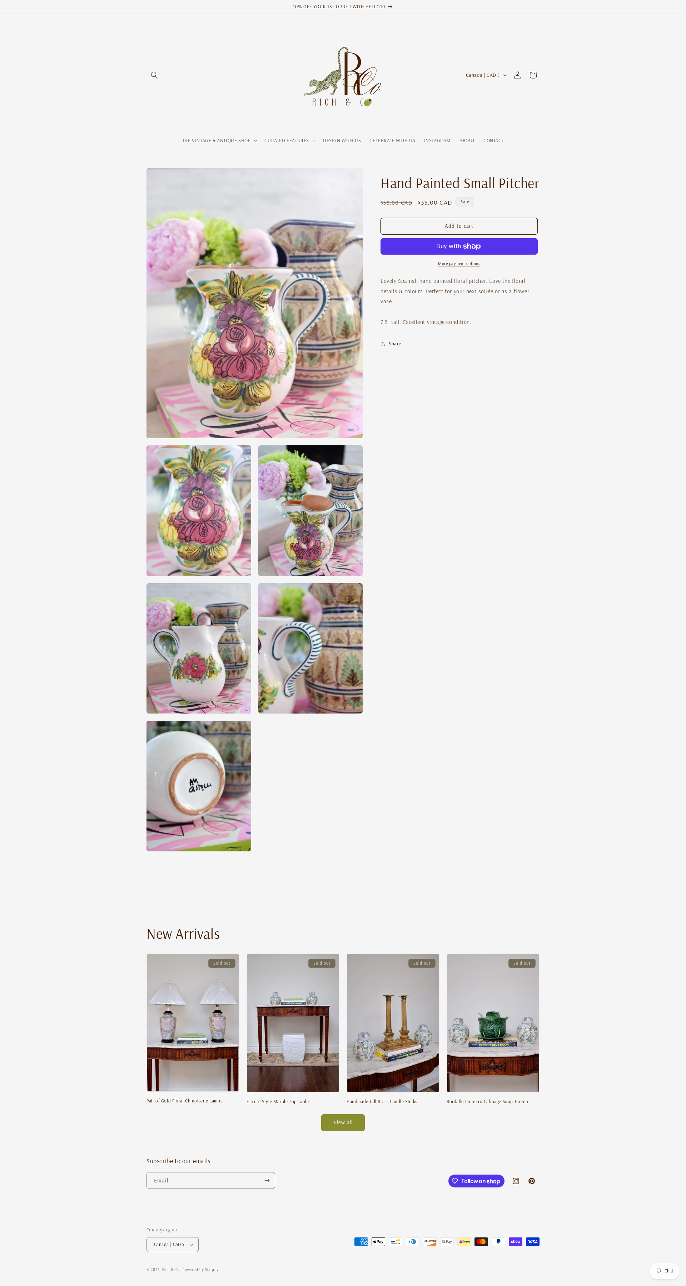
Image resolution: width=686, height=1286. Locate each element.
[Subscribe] (267, 1180)
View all (343, 1122)
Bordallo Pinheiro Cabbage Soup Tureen (487, 1101)
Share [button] (395, 343)
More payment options (459, 263)
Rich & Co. (172, 1269)
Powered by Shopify (201, 1269)
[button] (154, 75)
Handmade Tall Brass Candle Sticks (382, 1101)
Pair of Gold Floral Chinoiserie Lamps (184, 1101)
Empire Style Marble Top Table (278, 1101)
